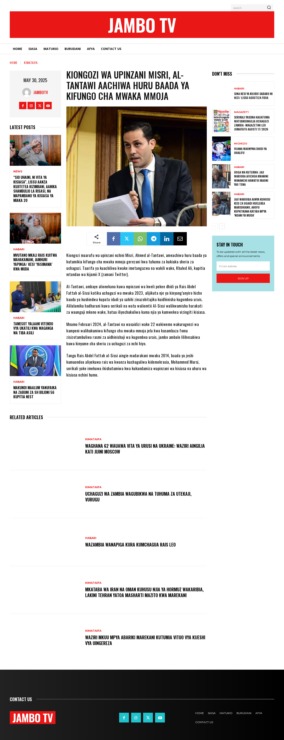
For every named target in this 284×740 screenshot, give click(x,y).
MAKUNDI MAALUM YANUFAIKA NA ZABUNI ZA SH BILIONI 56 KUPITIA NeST (35, 392)
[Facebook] (22, 105)
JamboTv (40, 92)
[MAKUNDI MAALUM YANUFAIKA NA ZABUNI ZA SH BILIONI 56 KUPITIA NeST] (35, 360)
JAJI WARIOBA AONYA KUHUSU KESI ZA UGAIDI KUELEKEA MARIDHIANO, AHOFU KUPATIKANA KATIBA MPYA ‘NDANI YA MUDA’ (252, 207)
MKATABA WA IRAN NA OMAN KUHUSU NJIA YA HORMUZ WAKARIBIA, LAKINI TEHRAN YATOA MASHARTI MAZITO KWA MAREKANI (144, 592)
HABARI (18, 249)
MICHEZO (240, 143)
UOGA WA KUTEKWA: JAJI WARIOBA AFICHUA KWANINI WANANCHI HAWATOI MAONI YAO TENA (251, 178)
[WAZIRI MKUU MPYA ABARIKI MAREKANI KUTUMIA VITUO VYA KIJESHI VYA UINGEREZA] (45, 637)
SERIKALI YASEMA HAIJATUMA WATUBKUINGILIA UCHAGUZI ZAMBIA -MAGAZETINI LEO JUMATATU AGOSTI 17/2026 (252, 123)
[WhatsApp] (140, 238)
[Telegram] (153, 238)
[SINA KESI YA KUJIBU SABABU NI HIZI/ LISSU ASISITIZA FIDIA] (221, 93)
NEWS (17, 171)
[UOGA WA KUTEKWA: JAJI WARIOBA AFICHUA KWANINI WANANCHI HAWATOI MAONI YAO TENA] (221, 176)
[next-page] (222, 226)
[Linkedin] (167, 238)
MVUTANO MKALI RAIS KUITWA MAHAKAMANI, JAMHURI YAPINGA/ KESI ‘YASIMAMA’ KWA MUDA (35, 262)
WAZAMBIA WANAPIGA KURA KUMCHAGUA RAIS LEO (130, 544)
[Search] (269, 7)
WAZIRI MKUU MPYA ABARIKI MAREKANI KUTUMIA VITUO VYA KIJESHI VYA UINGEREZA (145, 640)
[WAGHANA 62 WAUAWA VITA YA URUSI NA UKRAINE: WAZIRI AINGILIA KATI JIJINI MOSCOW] (45, 446)
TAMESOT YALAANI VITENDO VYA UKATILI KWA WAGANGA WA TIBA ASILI (33, 328)
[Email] (180, 238)
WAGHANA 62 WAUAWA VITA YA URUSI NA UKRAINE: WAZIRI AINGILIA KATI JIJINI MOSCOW (145, 448)
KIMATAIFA (31, 62)
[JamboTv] (27, 92)
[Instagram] (31, 105)
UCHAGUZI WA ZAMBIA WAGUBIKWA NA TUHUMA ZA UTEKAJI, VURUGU (138, 496)
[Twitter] (39, 105)
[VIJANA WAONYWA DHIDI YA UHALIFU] (221, 148)
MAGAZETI (241, 112)
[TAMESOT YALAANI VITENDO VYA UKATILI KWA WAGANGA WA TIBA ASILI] (35, 296)
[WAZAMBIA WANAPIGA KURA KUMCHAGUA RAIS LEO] (45, 542)
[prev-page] (215, 226)
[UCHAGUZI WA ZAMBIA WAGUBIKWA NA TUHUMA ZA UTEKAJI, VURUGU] (45, 494)
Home (14, 62)
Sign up (243, 278)
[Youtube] (48, 105)
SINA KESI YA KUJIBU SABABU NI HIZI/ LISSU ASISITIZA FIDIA (253, 95)
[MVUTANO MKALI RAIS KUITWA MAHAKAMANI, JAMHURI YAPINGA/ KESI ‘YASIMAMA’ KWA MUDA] (35, 228)
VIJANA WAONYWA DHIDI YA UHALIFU (250, 150)
